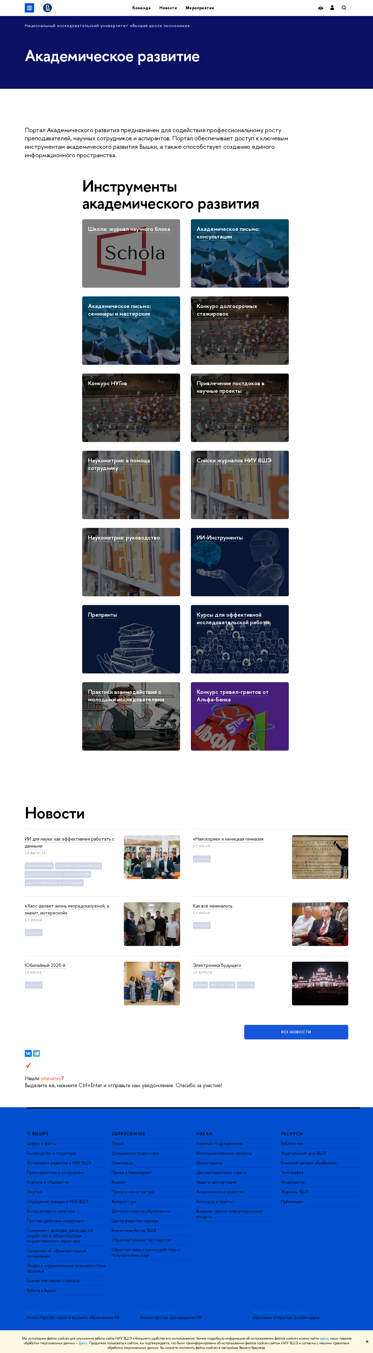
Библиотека (292, 1143)
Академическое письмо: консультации (228, 232)
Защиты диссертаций (216, 1182)
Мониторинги (209, 1162)
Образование (39, 866)
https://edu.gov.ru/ (158, 1312)
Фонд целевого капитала (51, 1211)
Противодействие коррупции (55, 1220)
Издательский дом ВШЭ (303, 1153)
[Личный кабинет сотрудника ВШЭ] (332, 8)
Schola (201, 859)
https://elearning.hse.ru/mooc (281, 1312)
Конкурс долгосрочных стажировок (227, 309)
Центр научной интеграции (54, 883)
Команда (141, 7)
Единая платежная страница (53, 1280)
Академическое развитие (220, 1191)
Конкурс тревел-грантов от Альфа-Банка (233, 695)
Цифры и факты (41, 1143)
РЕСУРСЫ (292, 1133)
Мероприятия (200, 7)
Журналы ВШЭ (294, 1191)
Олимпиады (122, 1162)
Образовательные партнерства (141, 1240)
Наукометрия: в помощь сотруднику (119, 464)
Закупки (34, 1191)
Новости (168, 7)
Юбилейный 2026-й (45, 965)
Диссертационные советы (221, 1172)
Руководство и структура (51, 1153)
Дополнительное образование (141, 1211)
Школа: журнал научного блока (129, 229)
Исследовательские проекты (224, 1153)
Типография (292, 1172)
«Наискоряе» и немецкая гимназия (228, 839)
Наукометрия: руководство (124, 537)
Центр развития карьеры (135, 1220)
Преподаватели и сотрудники (55, 1172)
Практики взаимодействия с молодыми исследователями (126, 695)
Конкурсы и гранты (214, 1201)
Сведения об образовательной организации (56, 1253)
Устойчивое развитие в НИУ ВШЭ (59, 1162)
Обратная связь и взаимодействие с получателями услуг (146, 1252)
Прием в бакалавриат (132, 1172)
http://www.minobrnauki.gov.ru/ (56, 1312)
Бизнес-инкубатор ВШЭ (134, 1230)
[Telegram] (36, 1053)
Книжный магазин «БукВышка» (309, 1162)
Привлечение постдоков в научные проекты (231, 387)
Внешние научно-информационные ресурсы (229, 1213)
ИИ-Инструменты (220, 537)
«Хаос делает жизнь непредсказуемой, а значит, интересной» (67, 909)
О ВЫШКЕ (38, 1133)
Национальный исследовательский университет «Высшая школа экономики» (107, 25)
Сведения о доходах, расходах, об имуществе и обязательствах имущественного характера (60, 1236)
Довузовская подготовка (135, 1153)
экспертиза (222, 985)
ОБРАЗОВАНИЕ (128, 1133)
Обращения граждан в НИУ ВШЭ (57, 1201)
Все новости (296, 1031)
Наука (200, 985)
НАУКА (204, 1133)
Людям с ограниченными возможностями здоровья (66, 1268)
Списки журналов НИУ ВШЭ (234, 460)
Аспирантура (124, 1201)
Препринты (102, 614)
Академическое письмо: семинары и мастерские (119, 309)
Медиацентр (293, 1182)
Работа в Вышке (41, 1290)
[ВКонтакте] (28, 1053)
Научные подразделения (219, 1143)
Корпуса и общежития (48, 1182)
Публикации (292, 1201)
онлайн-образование (79, 866)
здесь (324, 1338)
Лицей (118, 1143)
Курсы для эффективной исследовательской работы (233, 618)
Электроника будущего (217, 965)
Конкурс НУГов (107, 383)
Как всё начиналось (212, 906)
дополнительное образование (58, 874)
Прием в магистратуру (133, 1191)
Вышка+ (119, 1182)
